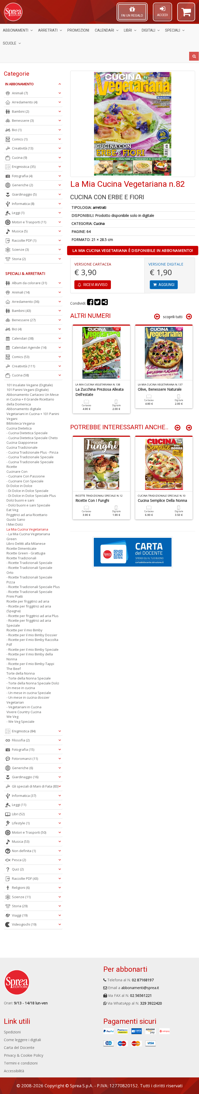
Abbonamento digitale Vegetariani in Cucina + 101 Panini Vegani (32, 413)
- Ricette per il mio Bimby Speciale (32, 649)
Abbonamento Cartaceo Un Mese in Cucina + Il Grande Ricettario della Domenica (32, 399)
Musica (19, 231)
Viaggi (19, 915)
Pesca (19, 859)
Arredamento (24, 102)
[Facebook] (90, 303)
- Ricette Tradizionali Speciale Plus (33, 586)
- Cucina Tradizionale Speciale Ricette (30, 464)
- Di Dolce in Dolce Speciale (27, 490)
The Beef (13, 668)
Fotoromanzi (25, 758)
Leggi (18, 212)
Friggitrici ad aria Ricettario (26, 514)
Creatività (22, 148)
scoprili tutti (172, 316)
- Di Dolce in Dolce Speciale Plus (31, 495)
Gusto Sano (15, 519)
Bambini (20, 111)
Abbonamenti (15, 30)
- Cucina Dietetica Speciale (27, 433)
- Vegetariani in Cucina (23, 707)
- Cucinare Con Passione (25, 476)
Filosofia (21, 740)
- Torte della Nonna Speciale (28, 678)
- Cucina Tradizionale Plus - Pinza (32, 452)
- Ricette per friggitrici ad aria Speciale (28, 623)
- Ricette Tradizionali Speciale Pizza (29, 579)
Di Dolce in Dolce (19, 485)
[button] (186, 14)
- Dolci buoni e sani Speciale (28, 505)
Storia (19, 258)
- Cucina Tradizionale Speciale (30, 457)
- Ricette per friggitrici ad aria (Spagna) (28, 608)
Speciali (172, 30)
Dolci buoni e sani (20, 500)
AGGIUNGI (166, 285)
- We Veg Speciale (20, 721)
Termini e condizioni (21, 1063)
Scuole (9, 43)
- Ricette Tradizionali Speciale (29, 562)
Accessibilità (14, 1070)
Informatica (23, 203)
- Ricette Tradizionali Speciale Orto (29, 570)
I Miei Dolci (14, 524)
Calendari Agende (29, 347)
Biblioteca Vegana (20, 423)
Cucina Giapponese (22, 442)
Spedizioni (12, 1031)
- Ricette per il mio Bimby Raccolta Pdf (32, 642)
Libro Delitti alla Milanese (26, 543)
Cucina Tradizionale (22, 447)
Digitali (148, 30)
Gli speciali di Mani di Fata (35, 786)
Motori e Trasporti (29, 222)
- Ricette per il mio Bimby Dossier (31, 635)
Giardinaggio (24, 194)
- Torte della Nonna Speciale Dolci (32, 683)
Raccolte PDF (24, 240)
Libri (128, 30)
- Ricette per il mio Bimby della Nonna (29, 656)
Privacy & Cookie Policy (23, 1055)
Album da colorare (29, 283)
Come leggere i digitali (22, 1039)
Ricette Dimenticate (21, 548)
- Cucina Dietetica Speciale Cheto (32, 437)
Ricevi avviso (95, 285)
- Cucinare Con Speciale (25, 481)
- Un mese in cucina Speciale (28, 692)
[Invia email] (105, 303)
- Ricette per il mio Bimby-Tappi (30, 663)
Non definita (24, 850)
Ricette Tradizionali (21, 558)
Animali (20, 93)
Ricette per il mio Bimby (24, 630)
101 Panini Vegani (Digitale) (27, 389)
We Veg (12, 716)
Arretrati (48, 30)
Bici (17, 129)
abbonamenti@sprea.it (140, 987)
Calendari (104, 30)
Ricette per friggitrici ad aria (27, 601)
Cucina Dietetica (19, 428)
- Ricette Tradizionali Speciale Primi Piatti (29, 594)
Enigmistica (23, 166)
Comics (19, 139)
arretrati (99, 207)
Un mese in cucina (20, 687)
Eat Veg (12, 509)
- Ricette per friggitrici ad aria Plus (32, 615)
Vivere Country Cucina (23, 712)
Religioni (21, 887)
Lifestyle (21, 823)
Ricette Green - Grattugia (25, 553)
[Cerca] (194, 56)
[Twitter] (97, 303)
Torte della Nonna (20, 673)
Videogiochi (24, 924)
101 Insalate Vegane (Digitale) (29, 385)
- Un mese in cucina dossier (27, 697)
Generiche (22, 185)
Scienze (20, 249)
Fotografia (22, 176)
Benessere (23, 120)
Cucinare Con (16, 471)
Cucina (99, 223)
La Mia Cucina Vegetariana (27, 529)
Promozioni (78, 30)
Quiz (18, 869)
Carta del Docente (19, 1047)
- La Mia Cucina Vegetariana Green (28, 536)
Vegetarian (15, 702)
